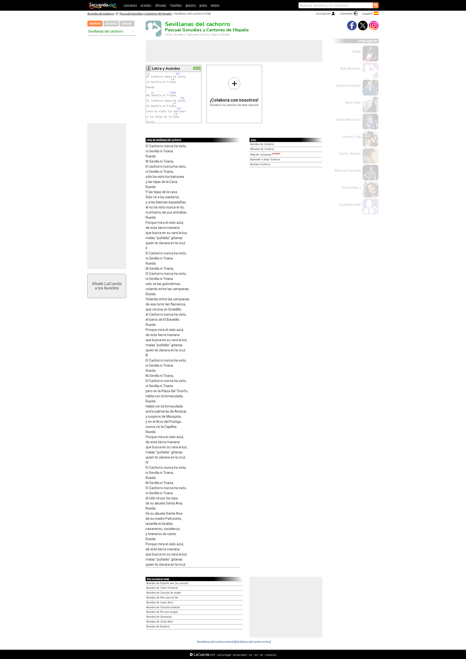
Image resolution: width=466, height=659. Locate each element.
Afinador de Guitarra (262, 149)
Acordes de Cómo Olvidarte (162, 588)
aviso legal (224, 654)
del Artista (110, 23)
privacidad (240, 654)
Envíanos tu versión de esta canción (234, 92)
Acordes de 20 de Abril (159, 621)
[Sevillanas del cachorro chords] (216, 641)
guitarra (190, 6)
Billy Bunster (351, 68)
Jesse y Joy (351, 137)
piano (203, 6)
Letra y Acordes (166, 68)
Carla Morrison (348, 119)
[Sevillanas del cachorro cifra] (253, 641)
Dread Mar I (351, 188)
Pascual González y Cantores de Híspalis (146, 13)
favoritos (176, 6)
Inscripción (323, 13)
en (256, 654)
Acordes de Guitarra (100, 13)
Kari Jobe (353, 102)
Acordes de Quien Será (159, 602)
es (250, 654)
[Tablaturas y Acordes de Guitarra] (102, 8)
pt (261, 654)
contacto (270, 654)
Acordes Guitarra (260, 164)
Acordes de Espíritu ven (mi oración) (167, 583)
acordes (146, 6)
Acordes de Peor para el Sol (162, 597)
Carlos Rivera (350, 154)
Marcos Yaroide (348, 171)
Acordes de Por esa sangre (162, 612)
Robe (356, 51)
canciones (130, 6)
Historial (127, 23)
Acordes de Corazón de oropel (163, 592)
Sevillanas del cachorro (105, 31)
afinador (160, 6)
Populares (95, 23)
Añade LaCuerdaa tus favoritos (107, 286)
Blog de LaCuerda (265, 154)
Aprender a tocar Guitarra (265, 159)
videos (215, 6)
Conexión (346, 13)
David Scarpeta (348, 85)
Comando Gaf (349, 205)
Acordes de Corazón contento (163, 607)
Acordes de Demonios (159, 616)
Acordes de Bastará (157, 626)
